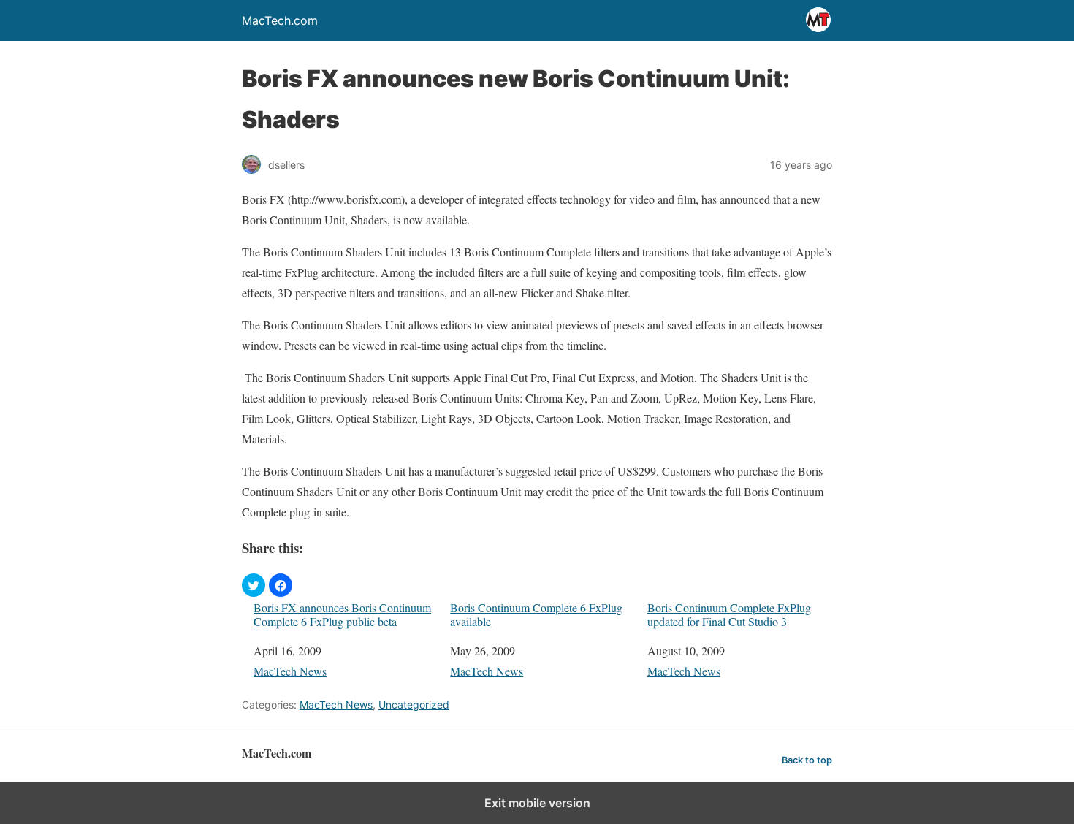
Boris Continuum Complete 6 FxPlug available (536, 614)
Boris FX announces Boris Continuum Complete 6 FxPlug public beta (342, 614)
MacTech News (290, 671)
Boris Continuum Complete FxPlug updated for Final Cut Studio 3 (729, 614)
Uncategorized (413, 704)
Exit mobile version (537, 803)
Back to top (807, 760)
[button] (253, 585)
